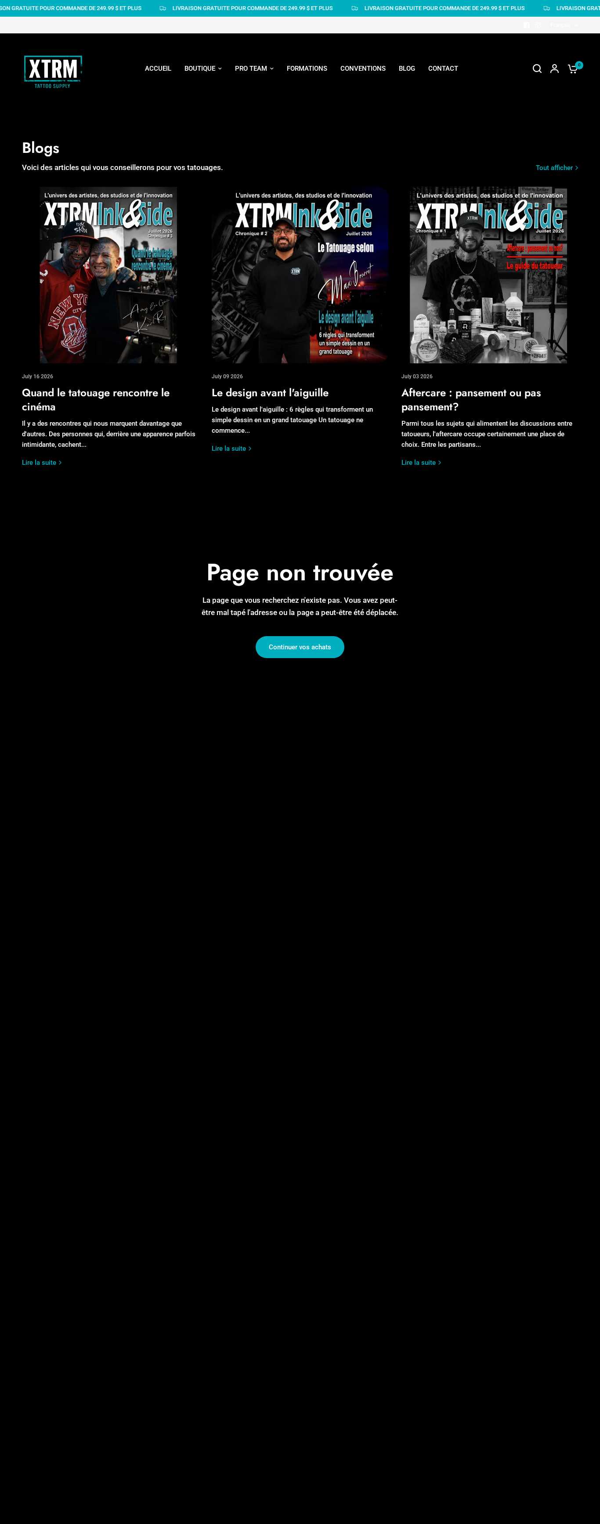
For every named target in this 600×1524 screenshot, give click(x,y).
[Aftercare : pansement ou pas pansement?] (489, 275)
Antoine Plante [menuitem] (254, 191)
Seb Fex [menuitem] (244, 126)
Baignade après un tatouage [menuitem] (357, 159)
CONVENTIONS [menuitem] (363, 68)
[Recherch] (537, 68)
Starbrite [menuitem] (328, 175)
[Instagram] (538, 25)
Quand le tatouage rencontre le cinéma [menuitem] (373, 111)
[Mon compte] (554, 68)
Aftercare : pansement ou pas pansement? (471, 399)
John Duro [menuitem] (247, 207)
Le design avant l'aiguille (270, 392)
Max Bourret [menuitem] (250, 223)
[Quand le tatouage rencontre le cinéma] (110, 275)
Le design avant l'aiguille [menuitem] (352, 126)
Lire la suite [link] (39, 463)
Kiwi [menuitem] (238, 255)
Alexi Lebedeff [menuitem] (253, 175)
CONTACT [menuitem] (443, 68)
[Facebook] (526, 25)
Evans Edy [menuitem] (246, 271)
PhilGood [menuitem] (246, 239)
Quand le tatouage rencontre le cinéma (96, 399)
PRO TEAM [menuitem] (251, 68)
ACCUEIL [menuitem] (158, 68)
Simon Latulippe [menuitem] (256, 159)
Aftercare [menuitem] (329, 143)
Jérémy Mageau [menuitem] (255, 111)
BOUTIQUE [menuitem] (199, 68)
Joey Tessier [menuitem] (251, 143)
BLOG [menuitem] (407, 68)
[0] (570, 68)
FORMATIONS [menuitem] (307, 68)
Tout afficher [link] (554, 168)
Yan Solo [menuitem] (245, 287)
